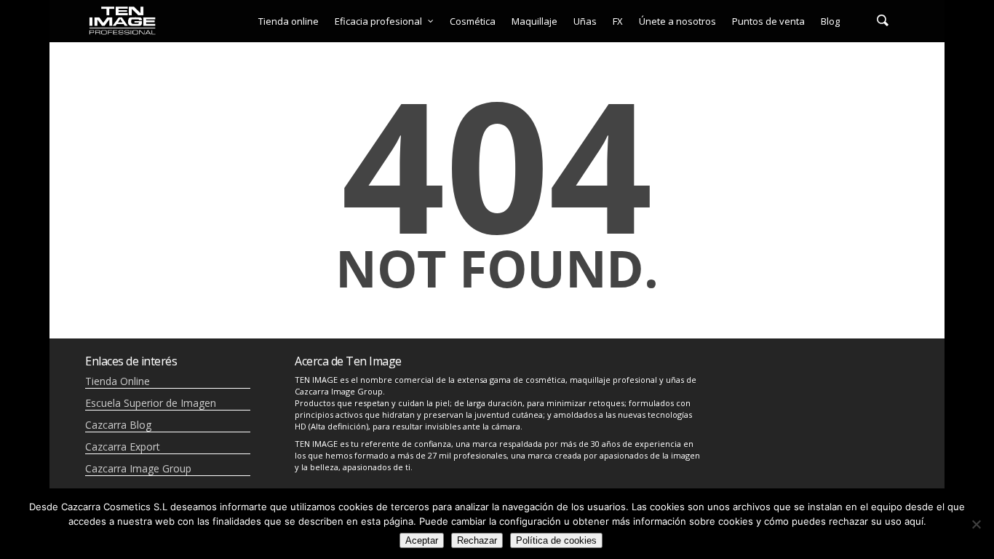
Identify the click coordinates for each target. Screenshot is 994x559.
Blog (830, 21)
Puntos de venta (768, 21)
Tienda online (288, 21)
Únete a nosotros (677, 21)
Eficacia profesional (378, 21)
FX (618, 21)
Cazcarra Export (122, 446)
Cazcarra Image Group (138, 468)
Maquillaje (534, 21)
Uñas (585, 21)
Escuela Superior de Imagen (150, 403)
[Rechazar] (976, 524)
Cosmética (473, 21)
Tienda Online (117, 381)
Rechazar (477, 540)
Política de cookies (556, 540)
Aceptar (421, 540)
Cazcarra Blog (118, 425)
